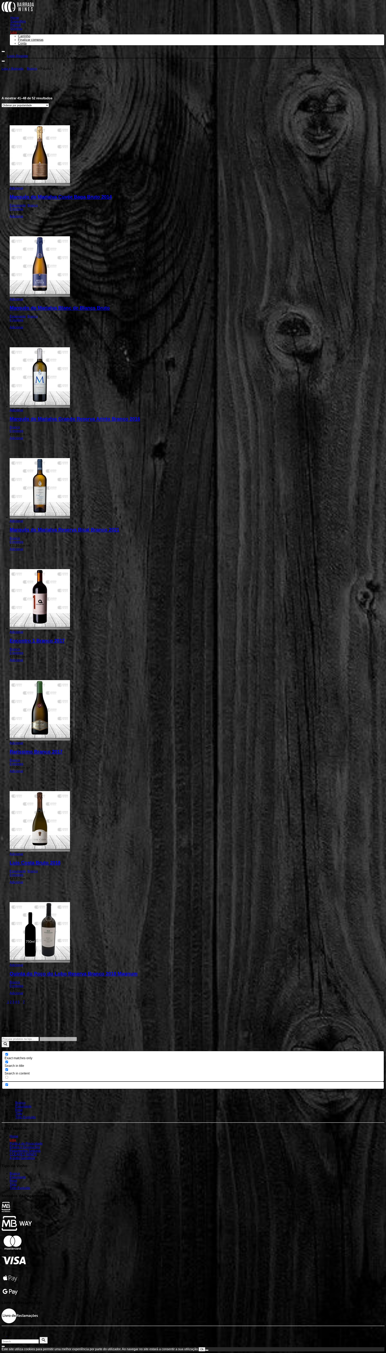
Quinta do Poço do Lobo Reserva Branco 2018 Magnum (74, 973)
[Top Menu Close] (3, 51)
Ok (202, 1349)
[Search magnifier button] (5, 1044)
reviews (16, 209)
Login (11, 56)
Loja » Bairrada (13, 68)
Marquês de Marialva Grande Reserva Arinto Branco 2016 (75, 419)
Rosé (19, 1110)
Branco (32, 68)
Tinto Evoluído (25, 1117)
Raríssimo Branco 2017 (36, 751)
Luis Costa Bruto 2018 (35, 862)
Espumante (18, 205)
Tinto (18, 1113)
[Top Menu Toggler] (3, 61)
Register (22, 56)
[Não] (206, 1350)
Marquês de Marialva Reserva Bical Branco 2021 (64, 529)
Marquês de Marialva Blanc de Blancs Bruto (60, 307)
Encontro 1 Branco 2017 (37, 640)
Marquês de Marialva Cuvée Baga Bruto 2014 (61, 196)
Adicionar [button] (16, 188)
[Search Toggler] (3, 1346)
